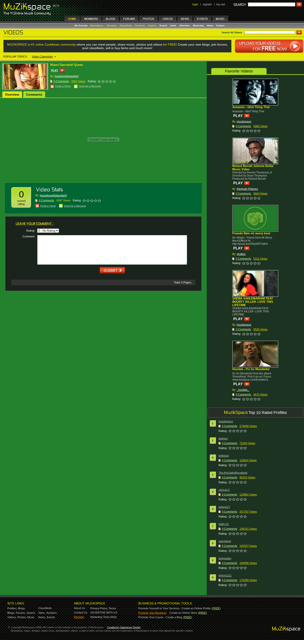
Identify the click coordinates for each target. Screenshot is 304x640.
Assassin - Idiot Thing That (251, 107)
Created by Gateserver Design (123, 627)
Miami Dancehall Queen (66, 64)
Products (140, 25)
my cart (220, 4)
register (207, 4)
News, (42, 617)
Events (51, 617)
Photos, (21, 617)
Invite (173, 25)
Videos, (11, 617)
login (195, 4)
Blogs (21, 608)
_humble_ (243, 389)
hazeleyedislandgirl (67, 76)
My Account (81, 25)
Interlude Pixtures (247, 189)
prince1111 (225, 575)
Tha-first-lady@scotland (233, 472)
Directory (112, 25)
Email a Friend (63, 86)
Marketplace (96, 25)
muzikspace (244, 121)
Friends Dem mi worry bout (251, 233)
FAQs (113, 617)
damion (223, 438)
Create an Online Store (183, 612)
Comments (34, 94)
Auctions (51, 612)
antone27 (224, 507)
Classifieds (126, 25)
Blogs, (11, 612)
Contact (220, 25)
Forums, (21, 612)
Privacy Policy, (99, 608)
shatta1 (241, 254)
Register (79, 617)
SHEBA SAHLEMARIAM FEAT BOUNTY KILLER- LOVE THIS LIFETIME (252, 302)
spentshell (225, 541)
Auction (152, 25)
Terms (112, 608)
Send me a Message (90, 86)
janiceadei (225, 558)
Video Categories (42, 56)
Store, (41, 612)
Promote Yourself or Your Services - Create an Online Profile (174, 608)
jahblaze (224, 455)
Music (30, 617)
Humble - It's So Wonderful (251, 369)
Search (163, 25)
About (210, 25)
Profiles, (12, 608)
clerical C (224, 490)
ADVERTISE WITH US (103, 612)
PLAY (54, 70)
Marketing (198, 25)
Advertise (184, 25)
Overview (12, 94)
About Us (79, 608)
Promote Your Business (152, 612)
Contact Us (80, 612)
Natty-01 (224, 524)
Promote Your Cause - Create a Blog (160, 617)
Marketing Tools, (100, 617)
